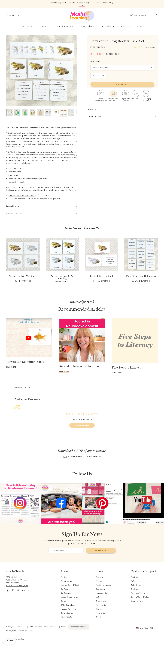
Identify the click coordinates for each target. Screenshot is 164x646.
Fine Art (99, 581)
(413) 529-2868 (12, 582)
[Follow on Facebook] (7, 590)
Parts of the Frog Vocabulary (23, 276)
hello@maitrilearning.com (17, 585)
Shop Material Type (86, 26)
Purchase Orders (138, 593)
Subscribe (100, 550)
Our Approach (67, 581)
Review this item (82, 425)
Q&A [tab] (27, 387)
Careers (64, 601)
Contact (134, 577)
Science (99, 609)
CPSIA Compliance (68, 605)
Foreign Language (103, 585)
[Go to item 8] (63, 113)
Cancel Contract (78, 626)
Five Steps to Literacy (126, 367)
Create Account (144, 15)
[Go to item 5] (40, 112)
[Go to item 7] (55, 111)
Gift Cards (135, 589)
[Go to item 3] (25, 112)
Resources (125, 26)
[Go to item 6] (48, 112)
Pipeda (63, 627)
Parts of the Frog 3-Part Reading (62, 277)
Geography (101, 589)
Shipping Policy (137, 601)
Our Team (65, 589)
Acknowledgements (69, 597)
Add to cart (122, 84)
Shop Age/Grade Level (63, 26)
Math (98, 597)
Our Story (65, 577)
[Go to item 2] (17, 112)
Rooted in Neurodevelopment (79, 366)
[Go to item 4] (32, 112)
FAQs (133, 581)
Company (139, 26)
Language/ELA (102, 593)
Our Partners (66, 593)
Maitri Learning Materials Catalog (84, 457)
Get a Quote (136, 585)
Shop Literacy (26, 26)
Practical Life (101, 605)
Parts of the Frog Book (101, 276)
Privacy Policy (11, 631)
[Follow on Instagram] (13, 590)
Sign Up (21, 15)
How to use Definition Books (25, 361)
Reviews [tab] (17, 387)
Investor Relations (68, 609)
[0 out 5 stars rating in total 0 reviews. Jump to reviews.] (138, 47)
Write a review (150, 47)
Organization (101, 601)
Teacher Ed (100, 613)
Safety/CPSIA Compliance (16, 627)
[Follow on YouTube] (23, 590)
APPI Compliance (35, 627)
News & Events (67, 613)
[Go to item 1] (9, 112)
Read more (11, 367)
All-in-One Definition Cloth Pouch (22, 199)
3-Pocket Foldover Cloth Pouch (22, 195)
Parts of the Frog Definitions (141, 276)
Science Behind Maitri (70, 585)
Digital (98, 617)
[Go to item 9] (71, 112)
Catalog (99, 577)
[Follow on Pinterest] (18, 590)
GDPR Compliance (51, 627)
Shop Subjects (43, 26)
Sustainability (66, 617)
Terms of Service (25, 631)
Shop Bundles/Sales (107, 26)
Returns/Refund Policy (140, 597)
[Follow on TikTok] (28, 590)
